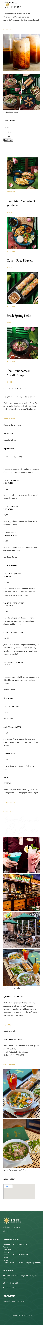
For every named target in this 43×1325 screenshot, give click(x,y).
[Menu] (37, 6)
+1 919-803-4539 (12, 1283)
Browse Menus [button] (9, 802)
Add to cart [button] (11, 191)
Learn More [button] (7, 1024)
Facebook (4, 1231)
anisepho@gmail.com (13, 1288)
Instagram (7, 1231)
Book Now (8, 140)
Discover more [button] (9, 418)
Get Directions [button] (9, 1064)
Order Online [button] (8, 29)
